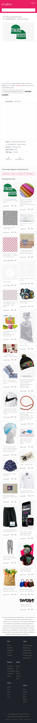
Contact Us (15, 719)
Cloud (8, 687)
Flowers (25, 692)
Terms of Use (28, 719)
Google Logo (26, 658)
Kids (17, 678)
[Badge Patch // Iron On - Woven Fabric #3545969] (27, 294)
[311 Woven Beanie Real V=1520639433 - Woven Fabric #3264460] (10, 190)
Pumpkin (9, 655)
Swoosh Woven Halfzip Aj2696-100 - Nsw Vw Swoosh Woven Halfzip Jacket (10, 411)
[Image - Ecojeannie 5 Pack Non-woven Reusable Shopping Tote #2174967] (10, 576)
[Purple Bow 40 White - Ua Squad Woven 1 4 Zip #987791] (27, 480)
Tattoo (25, 702)
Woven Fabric (7, 282)
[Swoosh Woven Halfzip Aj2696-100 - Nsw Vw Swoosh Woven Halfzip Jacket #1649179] (10, 399)
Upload (33, 3)
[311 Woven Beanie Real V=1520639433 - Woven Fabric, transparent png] (18, 31)
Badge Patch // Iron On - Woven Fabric (27, 302)
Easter (9, 676)
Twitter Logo (26, 648)
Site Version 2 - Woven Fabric (26, 224)
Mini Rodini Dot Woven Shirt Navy (9, 474)
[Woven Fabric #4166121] (27, 327)
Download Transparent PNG (13, 91)
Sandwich (10, 648)
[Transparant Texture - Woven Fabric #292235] (10, 218)
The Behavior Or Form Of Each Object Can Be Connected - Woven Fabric (10, 304)
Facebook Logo (27, 653)
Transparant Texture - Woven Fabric (9, 228)
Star (8, 694)
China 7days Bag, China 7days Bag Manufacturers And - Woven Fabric (10, 333)
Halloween (10, 668)
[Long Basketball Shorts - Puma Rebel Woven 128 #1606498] (10, 517)
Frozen (18, 666)
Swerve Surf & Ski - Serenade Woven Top (26, 605)
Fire (8, 689)
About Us (8, 719)
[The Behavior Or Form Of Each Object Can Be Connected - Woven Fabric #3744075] (10, 295)
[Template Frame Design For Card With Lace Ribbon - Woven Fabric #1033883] (27, 241)
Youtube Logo (27, 650)
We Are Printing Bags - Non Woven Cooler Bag (26, 590)
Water (24, 697)
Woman (18, 673)
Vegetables (10, 650)
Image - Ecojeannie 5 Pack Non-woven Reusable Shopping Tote (10, 589)
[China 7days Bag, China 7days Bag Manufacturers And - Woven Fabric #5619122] (10, 322)
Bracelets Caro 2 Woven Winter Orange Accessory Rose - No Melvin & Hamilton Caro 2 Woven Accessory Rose (27, 416)
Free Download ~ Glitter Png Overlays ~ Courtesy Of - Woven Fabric (10, 255)
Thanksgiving (11, 671)
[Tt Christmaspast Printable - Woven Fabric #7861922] (10, 348)
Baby (17, 671)
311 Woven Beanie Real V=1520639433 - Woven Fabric (10, 200)
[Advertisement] (18, 60)
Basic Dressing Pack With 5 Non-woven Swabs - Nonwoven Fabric (26, 441)
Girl (17, 668)
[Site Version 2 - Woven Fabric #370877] (27, 218)
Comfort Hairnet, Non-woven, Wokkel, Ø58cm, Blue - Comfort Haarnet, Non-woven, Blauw (10, 449)
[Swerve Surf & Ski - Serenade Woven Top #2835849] (27, 601)
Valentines (10, 673)
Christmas (10, 666)
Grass (9, 692)
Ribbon (25, 699)
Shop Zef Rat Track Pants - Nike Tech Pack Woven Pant (10, 558)
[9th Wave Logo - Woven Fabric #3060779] (27, 269)
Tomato (9, 653)
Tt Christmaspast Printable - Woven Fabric (10, 355)
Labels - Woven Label (26, 464)
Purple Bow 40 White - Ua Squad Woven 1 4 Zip (27, 491)
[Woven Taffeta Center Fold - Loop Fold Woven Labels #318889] (10, 371)
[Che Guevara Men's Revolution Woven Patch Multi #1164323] (10, 488)
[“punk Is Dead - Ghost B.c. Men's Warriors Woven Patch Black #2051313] (27, 554)
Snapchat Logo (27, 655)
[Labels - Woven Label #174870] (27, 457)
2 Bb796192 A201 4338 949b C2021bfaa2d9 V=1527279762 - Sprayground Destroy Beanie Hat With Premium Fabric (27, 383)
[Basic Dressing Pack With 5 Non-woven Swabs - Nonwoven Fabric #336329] (27, 432)
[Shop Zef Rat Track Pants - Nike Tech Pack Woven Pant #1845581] (10, 547)
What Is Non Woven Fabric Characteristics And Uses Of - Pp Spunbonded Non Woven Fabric (27, 203)
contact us (18, 85)
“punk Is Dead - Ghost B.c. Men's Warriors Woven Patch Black (26, 569)
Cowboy (18, 676)
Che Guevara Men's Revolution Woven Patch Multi (10, 496)
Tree (8, 697)
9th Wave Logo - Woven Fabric (27, 279)
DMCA (21, 719)
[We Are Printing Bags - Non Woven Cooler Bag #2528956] (27, 583)
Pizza (8, 645)
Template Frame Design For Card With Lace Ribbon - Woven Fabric (27, 252)
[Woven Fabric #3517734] (10, 272)
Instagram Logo (27, 645)
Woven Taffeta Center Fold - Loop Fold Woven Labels (10, 382)
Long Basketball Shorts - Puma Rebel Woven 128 (10, 530)
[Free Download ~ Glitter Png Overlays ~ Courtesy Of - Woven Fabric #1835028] (10, 244)
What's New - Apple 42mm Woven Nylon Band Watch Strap (26, 533)
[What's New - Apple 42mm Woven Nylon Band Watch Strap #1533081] (27, 515)
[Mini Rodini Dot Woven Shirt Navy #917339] (10, 465)
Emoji (24, 689)
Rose (24, 694)
